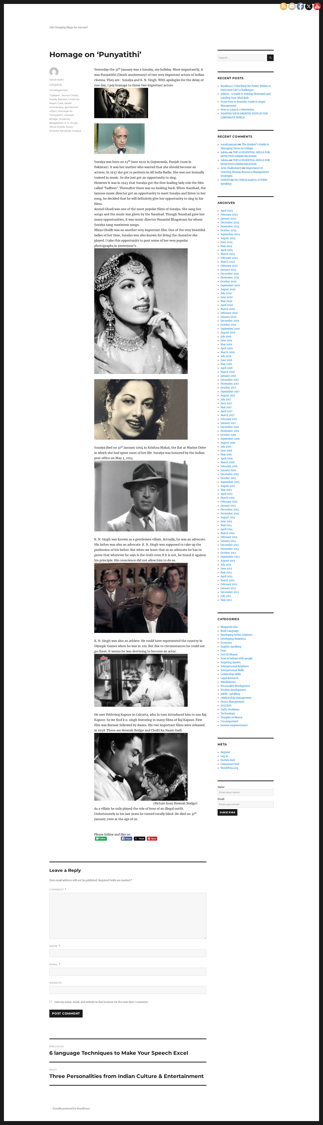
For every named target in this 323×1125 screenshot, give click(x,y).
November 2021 (230, 277)
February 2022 (229, 265)
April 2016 (227, 458)
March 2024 (228, 254)
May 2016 (226, 454)
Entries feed (228, 760)
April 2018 (227, 368)
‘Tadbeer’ (55, 95)
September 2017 (230, 391)
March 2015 (228, 497)
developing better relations (237, 634)
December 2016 (230, 427)
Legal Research (230, 678)
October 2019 (228, 324)
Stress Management (232, 701)
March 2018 (228, 372)
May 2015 (226, 490)
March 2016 (228, 462)
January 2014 (228, 541)
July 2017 (226, 399)
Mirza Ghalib (57, 126)
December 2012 (230, 592)
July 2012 (226, 596)
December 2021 (230, 273)
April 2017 (227, 411)
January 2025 (228, 218)
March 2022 (228, 261)
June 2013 (226, 568)
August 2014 (228, 517)
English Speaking (231, 646)
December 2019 (230, 320)
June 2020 (227, 297)
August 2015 (228, 486)
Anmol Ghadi (70, 95)
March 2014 (228, 533)
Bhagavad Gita (229, 627)
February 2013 (229, 584)
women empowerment (234, 725)
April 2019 (227, 348)
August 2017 (228, 395)
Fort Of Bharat (229, 654)
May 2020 (226, 301)
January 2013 (228, 588)
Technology (228, 713)
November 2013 (230, 549)
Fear (223, 650)
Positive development (233, 690)
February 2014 (229, 537)
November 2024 (230, 226)
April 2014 (227, 529)
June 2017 (226, 403)
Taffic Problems (230, 709)
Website (55, 982)
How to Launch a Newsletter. (238, 109)
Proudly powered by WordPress (71, 1108)
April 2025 (227, 210)
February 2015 (229, 501)
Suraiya (76, 130)
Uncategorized (58, 90)
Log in (224, 756)
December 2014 (230, 509)
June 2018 (226, 360)
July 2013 (226, 564)
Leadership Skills (231, 674)
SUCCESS (226, 705)
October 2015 (228, 478)
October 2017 (228, 387)
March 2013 (227, 580)
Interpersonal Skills (232, 670)
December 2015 (230, 474)
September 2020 (230, 285)
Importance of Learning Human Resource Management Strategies (245, 172)
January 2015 (228, 505)
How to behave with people (237, 658)
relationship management (236, 697)
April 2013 (226, 576)
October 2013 (228, 552)
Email (55, 964)
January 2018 (228, 375)
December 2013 (230, 545)
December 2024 (230, 222)
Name (54, 946)
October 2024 (228, 230)
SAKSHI (225, 179)
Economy (226, 642)
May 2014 (226, 525)
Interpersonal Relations (235, 666)
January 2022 (228, 269)
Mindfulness (228, 682)
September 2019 (230, 328)
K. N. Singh (71, 122)
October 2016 (228, 434)
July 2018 (226, 356)
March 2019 (228, 352)
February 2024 (229, 258)
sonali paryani (229, 144)
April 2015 (227, 493)
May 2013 (226, 572)
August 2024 (228, 238)
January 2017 (228, 423)
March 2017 (228, 415)
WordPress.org (229, 768)
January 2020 (228, 317)
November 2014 (230, 513)
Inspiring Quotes (231, 662)
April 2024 (227, 250)
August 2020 (228, 289)
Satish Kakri (56, 79)
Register (225, 752)
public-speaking (230, 693)
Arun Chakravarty (231, 168)
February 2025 (229, 214)
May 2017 (226, 407)
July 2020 (226, 293)
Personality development (235, 686)
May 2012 (226, 600)
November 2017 (230, 383)
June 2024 (227, 242)
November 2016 (230, 431)
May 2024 (226, 246)
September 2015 (230, 482)
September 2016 (230, 438)
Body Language (230, 631)
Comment (57, 889)
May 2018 (226, 364)
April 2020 (227, 305)
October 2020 (228, 281)
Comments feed (230, 764)
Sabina (225, 152)
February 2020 (229, 313)
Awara (53, 99)
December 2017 (230, 379)
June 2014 (226, 521)
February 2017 (229, 419)
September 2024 (230, 234)
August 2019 (228, 332)
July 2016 (226, 446)
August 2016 (228, 442)
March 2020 (228, 309)
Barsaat (62, 99)
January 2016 (228, 470)
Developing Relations (233, 638)
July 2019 (226, 336)
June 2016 (226, 450)
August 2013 (228, 560)
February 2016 (229, 466)
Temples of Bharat (231, 717)
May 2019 (226, 344)
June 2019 (226, 340)
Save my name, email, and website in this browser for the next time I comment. (101, 1002)
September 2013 (230, 556)
